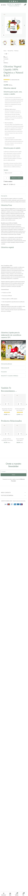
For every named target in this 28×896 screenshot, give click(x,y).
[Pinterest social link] (13, 1)
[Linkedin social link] (15, 1)
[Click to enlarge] (3, 35)
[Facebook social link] (9, 1)
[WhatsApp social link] (17, 1)
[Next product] (8, 54)
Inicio (5, 50)
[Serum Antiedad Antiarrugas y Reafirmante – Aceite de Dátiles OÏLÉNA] (20, 769)
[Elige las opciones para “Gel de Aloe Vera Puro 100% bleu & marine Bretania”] (6, 693)
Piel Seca (16, 50)
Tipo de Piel (10, 50)
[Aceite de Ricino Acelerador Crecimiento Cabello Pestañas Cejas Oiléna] (7, 769)
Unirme (13, 857)
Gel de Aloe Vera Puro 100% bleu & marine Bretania (7, 700)
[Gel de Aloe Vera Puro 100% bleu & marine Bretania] (7, 639)
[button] (2, 25)
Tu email (3, 854)
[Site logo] (14, 4)
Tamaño (6, 170)
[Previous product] (4, 54)
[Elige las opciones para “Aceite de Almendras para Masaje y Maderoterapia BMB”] (18, 693)
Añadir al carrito (16, 178)
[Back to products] (6, 54)
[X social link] (11, 1)
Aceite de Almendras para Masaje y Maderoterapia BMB (20, 700)
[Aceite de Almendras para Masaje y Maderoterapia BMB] (20, 639)
